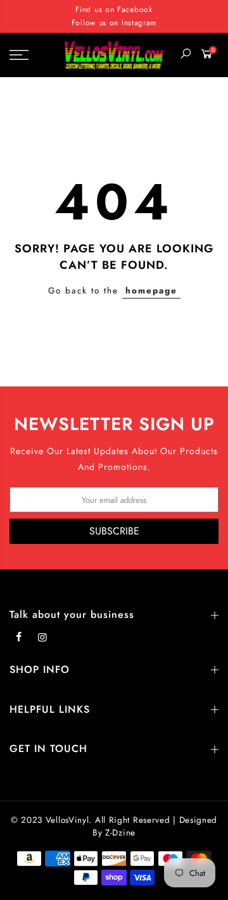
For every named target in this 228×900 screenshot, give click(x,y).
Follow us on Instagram (114, 22)
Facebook (135, 9)
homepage (151, 291)
